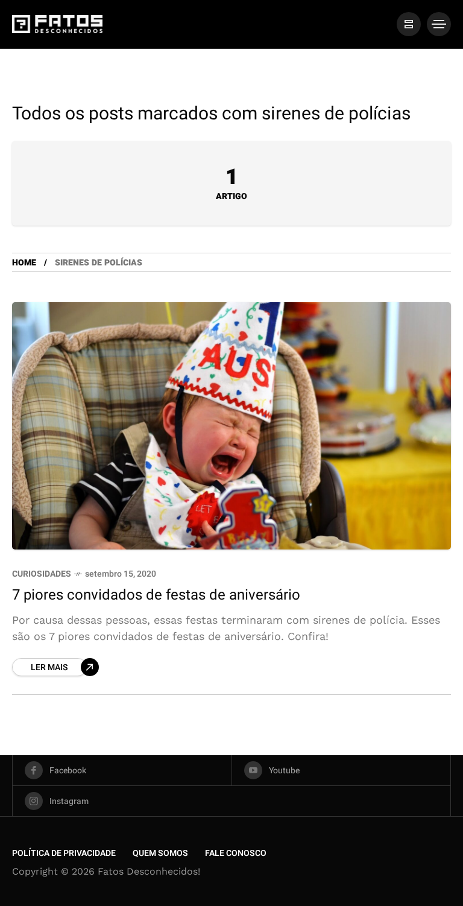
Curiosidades (41, 574)
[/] (409, 24)
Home (24, 262)
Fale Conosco (235, 853)
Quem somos (160, 853)
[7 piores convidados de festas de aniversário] (231, 426)
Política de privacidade (64, 853)
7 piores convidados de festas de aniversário (156, 595)
